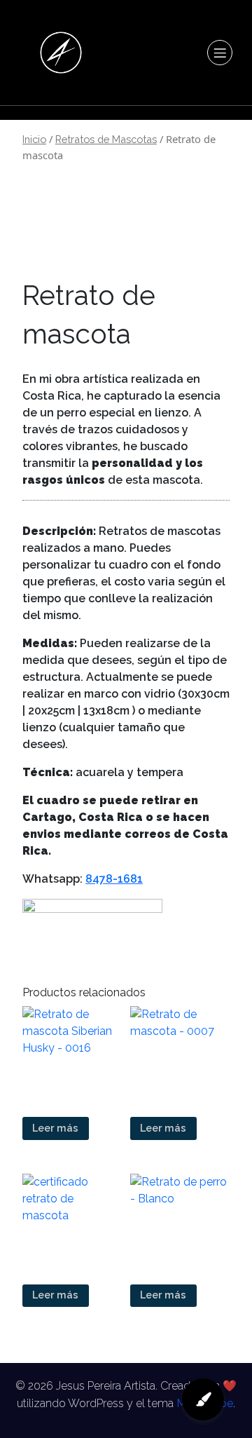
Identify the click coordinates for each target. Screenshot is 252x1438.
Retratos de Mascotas (106, 139)
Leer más (55, 1128)
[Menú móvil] (219, 52)
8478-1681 (114, 879)
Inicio (34, 139)
